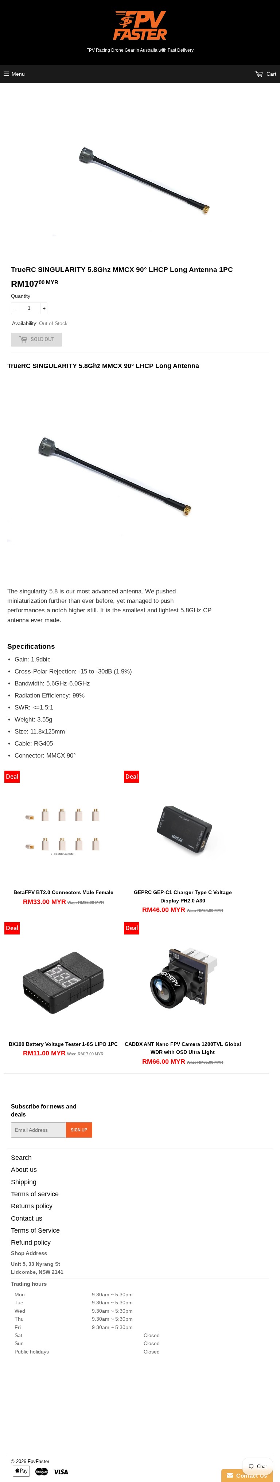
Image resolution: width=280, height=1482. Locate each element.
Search (21, 1157)
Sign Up (79, 1130)
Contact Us (250, 1476)
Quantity (20, 296)
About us (24, 1169)
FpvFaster (38, 1461)
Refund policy (31, 1242)
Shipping (23, 1182)
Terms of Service (35, 1230)
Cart (270, 74)
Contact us (26, 1218)
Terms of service (35, 1194)
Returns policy (31, 1206)
